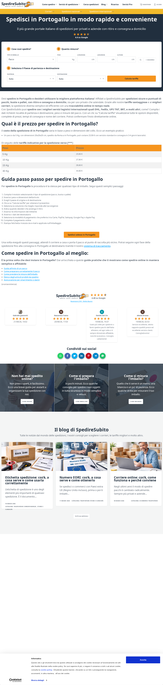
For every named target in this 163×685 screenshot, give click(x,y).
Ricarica (115, 4)
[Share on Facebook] (67, 356)
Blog (103, 4)
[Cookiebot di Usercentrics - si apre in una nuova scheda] (15, 680)
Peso (59, 55)
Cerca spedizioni (91, 4)
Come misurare (136, 401)
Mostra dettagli (37, 680)
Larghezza (101, 55)
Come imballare (82, 401)
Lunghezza (81, 55)
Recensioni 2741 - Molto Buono (81, 301)
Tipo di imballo (13, 55)
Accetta (143, 660)
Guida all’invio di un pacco (15, 268)
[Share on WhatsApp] (60, 356)
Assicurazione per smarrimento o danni (22, 280)
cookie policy (46, 670)
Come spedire (48, 4)
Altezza (120, 55)
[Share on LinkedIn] (81, 356)
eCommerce (143, 501)
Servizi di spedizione (68, 4)
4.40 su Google (98, 298)
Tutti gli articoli (81, 516)
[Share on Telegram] (96, 356)
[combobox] (31, 78)
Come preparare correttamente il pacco (22, 271)
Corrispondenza (30, 506)
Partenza (10, 74)
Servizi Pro (127, 4)
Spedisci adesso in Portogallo (81, 234)
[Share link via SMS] (103, 356)
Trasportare (19, 506)
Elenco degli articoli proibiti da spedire (21, 277)
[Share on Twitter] (74, 356)
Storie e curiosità (96, 501)
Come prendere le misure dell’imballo (21, 274)
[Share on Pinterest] (89, 356)
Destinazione (62, 74)
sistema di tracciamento (97, 246)
